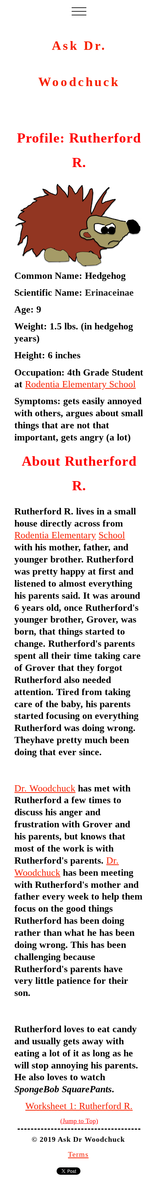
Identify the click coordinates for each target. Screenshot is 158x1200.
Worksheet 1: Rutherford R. (79, 1105)
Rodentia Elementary (55, 534)
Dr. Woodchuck (44, 788)
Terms (78, 1154)
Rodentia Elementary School (80, 384)
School (111, 534)
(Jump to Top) (79, 1121)
